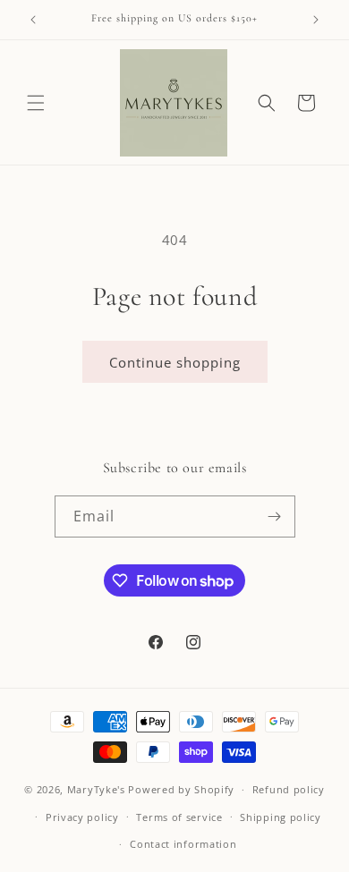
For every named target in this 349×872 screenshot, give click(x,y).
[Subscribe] (274, 516)
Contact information (183, 844)
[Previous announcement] (33, 19)
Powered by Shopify (181, 789)
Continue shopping (175, 362)
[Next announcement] (316, 19)
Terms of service (179, 817)
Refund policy (288, 789)
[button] (35, 103)
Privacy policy (82, 817)
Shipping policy (280, 817)
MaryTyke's (96, 789)
